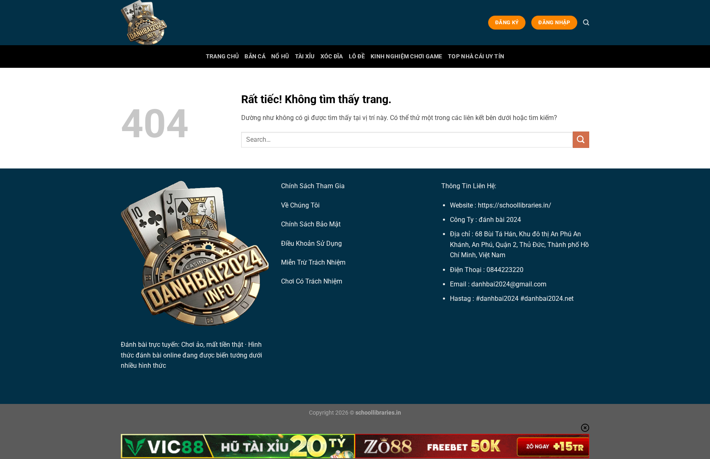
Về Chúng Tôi (300, 205)
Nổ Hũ (280, 56)
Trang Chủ (222, 56)
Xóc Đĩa (331, 56)
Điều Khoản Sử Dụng (311, 243)
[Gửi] (581, 139)
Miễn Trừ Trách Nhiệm (313, 262)
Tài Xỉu (305, 56)
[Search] (586, 22)
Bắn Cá (254, 56)
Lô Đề (357, 56)
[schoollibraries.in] (162, 22)
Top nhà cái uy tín (476, 56)
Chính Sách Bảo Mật (311, 224)
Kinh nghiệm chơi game (406, 56)
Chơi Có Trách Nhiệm (311, 281)
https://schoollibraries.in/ (514, 205)
